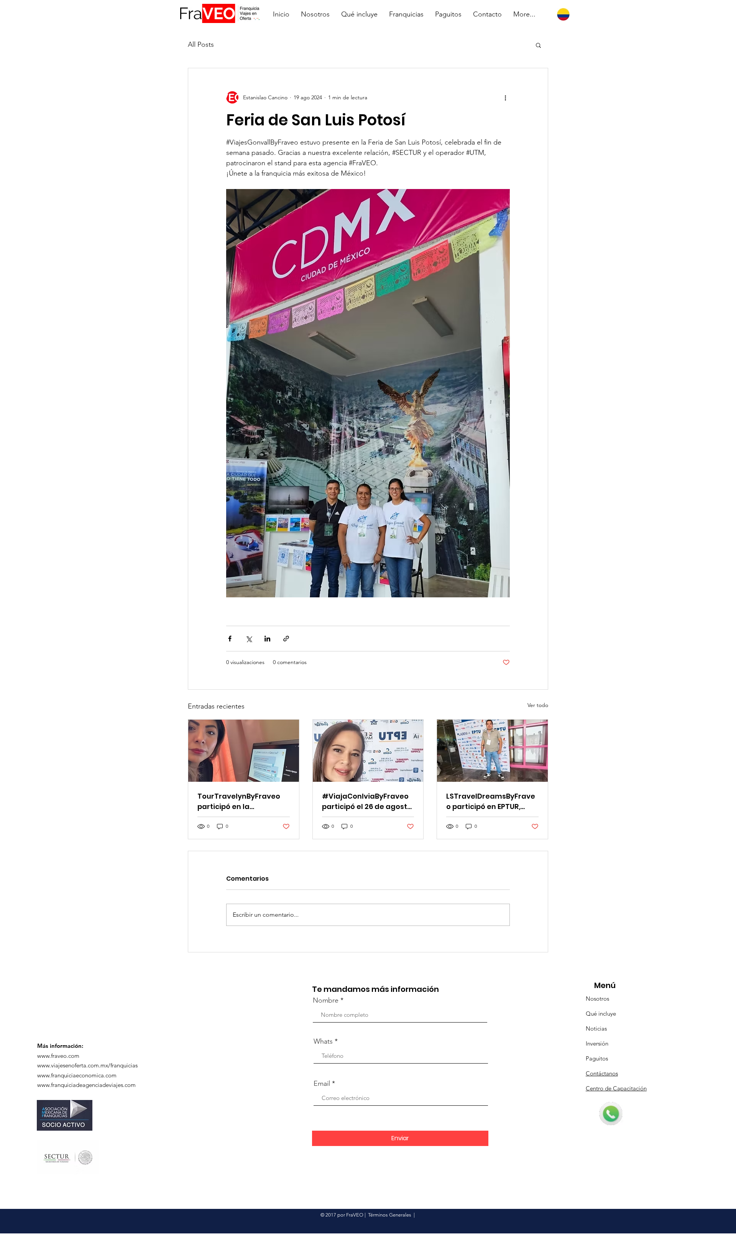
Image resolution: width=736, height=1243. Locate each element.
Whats (323, 1041)
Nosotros (597, 998)
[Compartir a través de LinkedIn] (267, 638)
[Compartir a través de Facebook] (229, 638)
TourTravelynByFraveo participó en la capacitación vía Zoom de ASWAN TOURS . (239, 801)
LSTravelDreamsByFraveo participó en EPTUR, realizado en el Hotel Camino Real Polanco (490, 801)
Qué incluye (601, 1013)
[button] (538, 45)
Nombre (325, 1000)
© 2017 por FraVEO (341, 1215)
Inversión (597, 1043)
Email (322, 1083)
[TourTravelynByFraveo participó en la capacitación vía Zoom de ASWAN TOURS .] (243, 751)
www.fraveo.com (58, 1055)
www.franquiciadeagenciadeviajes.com (86, 1084)
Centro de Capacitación (616, 1088)
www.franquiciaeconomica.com (77, 1075)
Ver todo (537, 705)
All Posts (201, 44)
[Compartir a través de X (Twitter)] (248, 638)
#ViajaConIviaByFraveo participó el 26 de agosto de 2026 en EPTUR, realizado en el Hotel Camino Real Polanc (367, 801)
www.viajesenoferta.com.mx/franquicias (87, 1065)
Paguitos (597, 1058)
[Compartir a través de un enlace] (286, 638)
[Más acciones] (505, 97)
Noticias (596, 1028)
